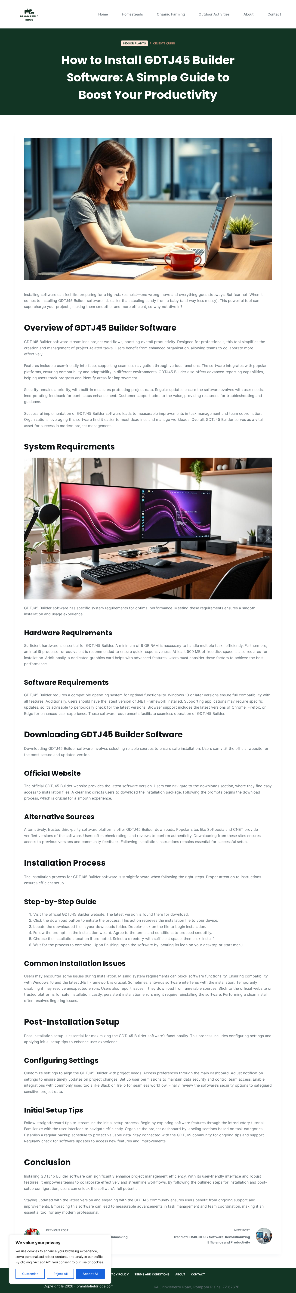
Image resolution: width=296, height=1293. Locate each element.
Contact (274, 14)
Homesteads (132, 14)
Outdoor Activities (214, 14)
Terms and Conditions (152, 1274)
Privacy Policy (117, 1274)
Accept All (90, 1274)
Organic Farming (171, 14)
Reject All (60, 1274)
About (249, 14)
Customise (30, 1274)
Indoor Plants (134, 43)
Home (103, 14)
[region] (60, 1259)
